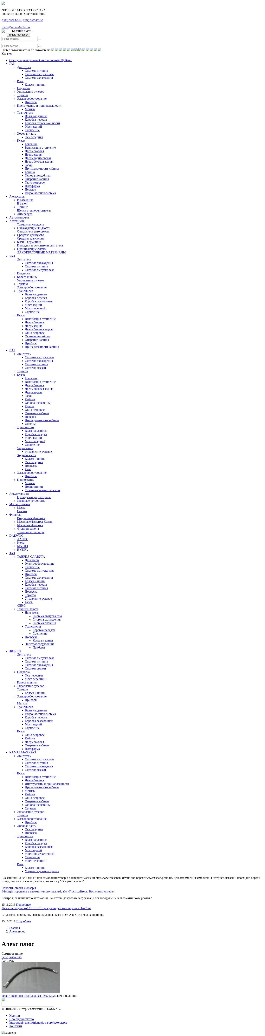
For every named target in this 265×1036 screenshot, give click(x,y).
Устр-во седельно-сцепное (42, 871)
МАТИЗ (22, 546)
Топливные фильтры (30, 532)
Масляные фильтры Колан (34, 521)
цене (5, 957)
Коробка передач (36, 119)
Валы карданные (36, 116)
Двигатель (24, 67)
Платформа (32, 186)
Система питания (36, 70)
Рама (20, 81)
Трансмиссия (25, 427)
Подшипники (34, 486)
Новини (14, 1015)
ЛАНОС (22, 539)
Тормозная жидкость (30, 224)
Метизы (30, 109)
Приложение (25, 479)
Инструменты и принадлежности (39, 105)
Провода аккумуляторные (34, 497)
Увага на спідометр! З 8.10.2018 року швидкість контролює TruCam (46, 908)
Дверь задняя (33, 154)
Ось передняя (34, 137)
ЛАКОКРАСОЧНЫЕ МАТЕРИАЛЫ (41, 252)
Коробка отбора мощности (42, 123)
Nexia (20, 542)
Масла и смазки (19, 504)
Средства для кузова (30, 235)
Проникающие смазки (32, 249)
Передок (30, 189)
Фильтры (15, 514)
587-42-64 (33, 20)
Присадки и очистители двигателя (40, 245)
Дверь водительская (38, 158)
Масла (21, 507)
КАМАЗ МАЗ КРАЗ (22, 752)
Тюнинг (22, 207)
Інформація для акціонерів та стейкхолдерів (38, 1022)
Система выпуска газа (39, 74)
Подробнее (23, 904)
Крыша (29, 406)
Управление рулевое (30, 91)
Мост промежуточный (40, 853)
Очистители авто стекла (33, 231)
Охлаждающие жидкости (33, 228)
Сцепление (32, 130)
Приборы (31, 102)
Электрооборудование (32, 98)
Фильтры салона (28, 528)
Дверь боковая (34, 151)
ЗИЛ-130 (15, 651)
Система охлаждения (39, 77)
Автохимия (16, 221)
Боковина (31, 144)
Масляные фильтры (30, 525)
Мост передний (35, 308)
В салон (22, 203)
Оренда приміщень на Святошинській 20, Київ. (40, 60)
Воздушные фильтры (31, 518)
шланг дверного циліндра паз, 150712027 (29, 995)
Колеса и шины (35, 84)
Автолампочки (19, 217)
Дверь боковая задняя (39, 161)
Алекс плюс (17, 931)
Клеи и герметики (29, 242)
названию (15, 957)
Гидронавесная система (40, 193)
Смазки (22, 511)
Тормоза (22, 95)
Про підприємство (21, 1019)
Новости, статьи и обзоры (19, 888)
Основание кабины (37, 175)
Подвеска (23, 88)
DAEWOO (16, 535)
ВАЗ (12, 350)
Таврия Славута (27, 609)
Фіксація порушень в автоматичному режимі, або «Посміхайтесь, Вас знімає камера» (58, 891)
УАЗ (12, 256)
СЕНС (21, 605)
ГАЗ (12, 63)
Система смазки (35, 367)
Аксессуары (17, 196)
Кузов (21, 140)
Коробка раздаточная (39, 301)
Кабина (30, 172)
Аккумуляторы (19, 493)
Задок (28, 165)
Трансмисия (25, 112)
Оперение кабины (37, 179)
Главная (14, 928)
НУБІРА (22, 549)
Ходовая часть (26, 133)
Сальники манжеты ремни (42, 490)
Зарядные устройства (31, 500)
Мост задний (33, 126)
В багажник (25, 200)
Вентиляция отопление (40, 147)
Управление (25, 448)
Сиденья (30, 423)
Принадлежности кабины (42, 168)
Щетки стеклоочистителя (34, 210)
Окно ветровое (35, 182)
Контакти (15, 1026)
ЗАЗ (12, 553)
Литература (24, 214)
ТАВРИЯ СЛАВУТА (31, 556)
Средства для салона (30, 238)
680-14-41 (12, 20)
